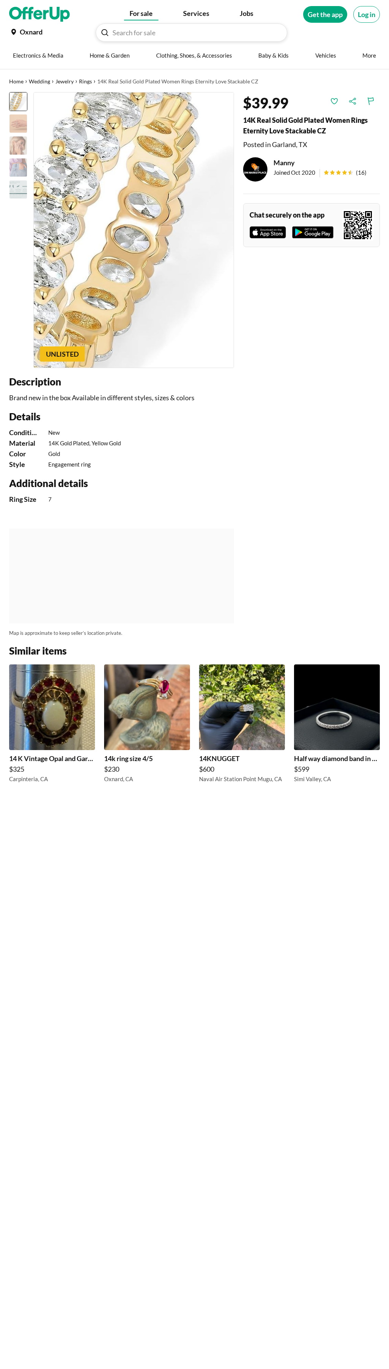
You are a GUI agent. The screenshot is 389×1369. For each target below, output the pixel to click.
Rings (85, 81)
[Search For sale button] (105, 32)
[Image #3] (18, 145)
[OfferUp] (39, 14)
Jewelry (64, 81)
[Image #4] (18, 167)
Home (16, 81)
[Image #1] (18, 101)
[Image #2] (18, 123)
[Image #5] (18, 189)
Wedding (39, 81)
